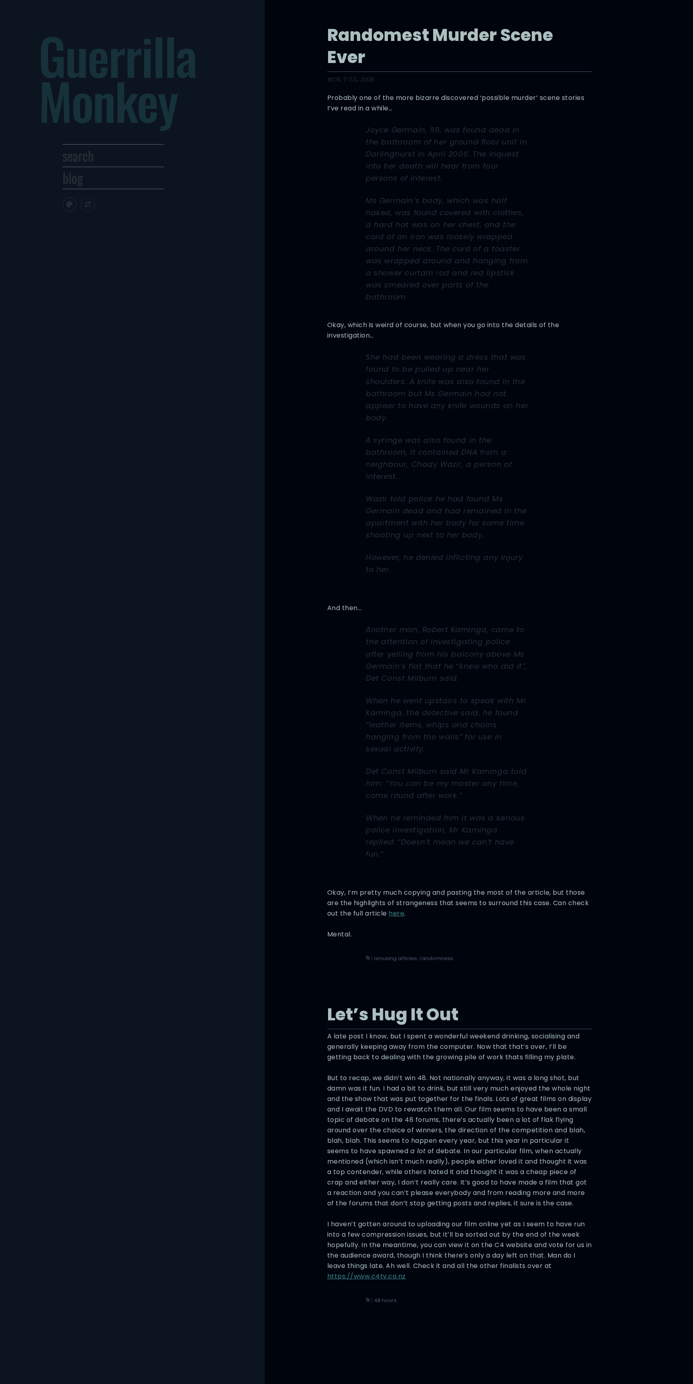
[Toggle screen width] (88, 204)
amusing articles (395, 958)
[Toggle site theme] (70, 204)
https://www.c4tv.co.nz (366, 1276)
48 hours (385, 1300)
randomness (436, 958)
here (396, 913)
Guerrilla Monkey (117, 77)
